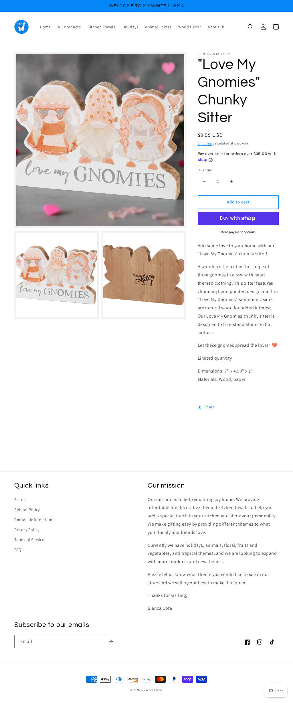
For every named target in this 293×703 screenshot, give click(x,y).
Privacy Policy (26, 529)
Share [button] (209, 406)
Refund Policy (27, 509)
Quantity (205, 170)
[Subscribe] (110, 641)
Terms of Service (29, 539)
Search (20, 499)
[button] (250, 27)
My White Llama (152, 690)
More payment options (238, 232)
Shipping (205, 143)
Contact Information (33, 519)
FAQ (17, 549)
